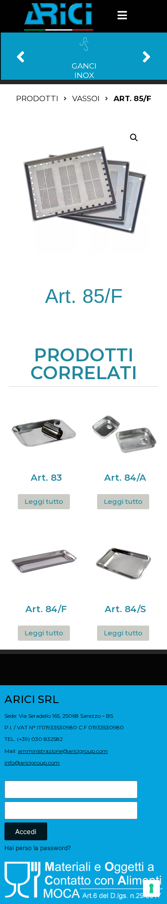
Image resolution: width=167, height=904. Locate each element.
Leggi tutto (43, 501)
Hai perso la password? (37, 847)
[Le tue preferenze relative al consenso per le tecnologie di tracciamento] (151, 888)
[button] (20, 56)
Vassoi (86, 98)
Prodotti (37, 98)
